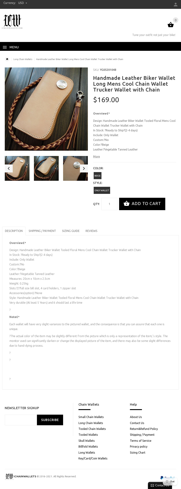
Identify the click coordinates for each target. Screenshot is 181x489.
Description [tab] (14, 230)
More (96, 156)
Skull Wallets (86, 440)
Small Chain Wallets (91, 417)
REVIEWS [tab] (91, 230)
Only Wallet (102, 190)
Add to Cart (145, 203)
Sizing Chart (137, 452)
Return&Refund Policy (144, 428)
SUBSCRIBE (50, 420)
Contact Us (137, 423)
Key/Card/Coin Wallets (92, 458)
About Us (136, 417)
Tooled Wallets (88, 434)
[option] (17, 168)
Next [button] (84, 168)
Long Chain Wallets (22, 59)
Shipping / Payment (142, 434)
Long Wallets (86, 452)
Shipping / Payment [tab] (42, 230)
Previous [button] (9, 168)
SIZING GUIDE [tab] (71, 230)
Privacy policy (138, 446)
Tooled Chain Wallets (92, 428)
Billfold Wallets (88, 446)
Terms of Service (140, 440)
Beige (98, 175)
